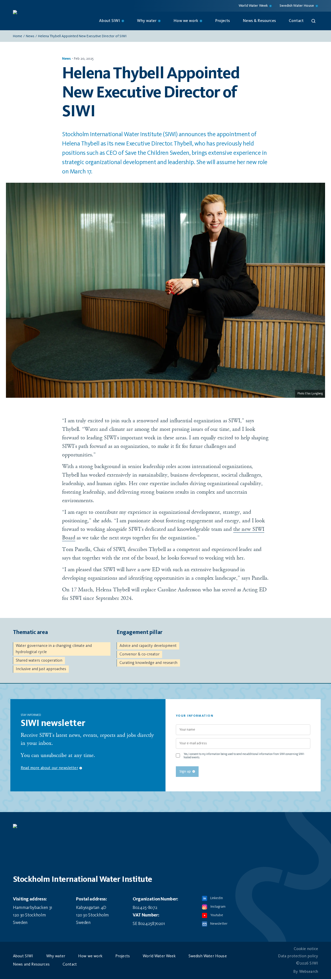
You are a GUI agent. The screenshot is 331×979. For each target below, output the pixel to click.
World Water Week (159, 956)
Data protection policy (298, 956)
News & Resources (259, 21)
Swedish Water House (208, 956)
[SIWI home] (165, 828)
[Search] (313, 21)
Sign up (185, 771)
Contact (296, 21)
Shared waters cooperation (39, 661)
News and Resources (31, 964)
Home (17, 36)
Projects (222, 21)
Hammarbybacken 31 (32, 907)
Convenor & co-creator (139, 654)
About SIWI (23, 956)
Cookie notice (306, 949)
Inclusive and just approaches (41, 669)
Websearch (308, 972)
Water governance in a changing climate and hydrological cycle (54, 649)
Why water (55, 956)
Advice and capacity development (148, 646)
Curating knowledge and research (148, 663)
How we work (90, 956)
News (30, 36)
